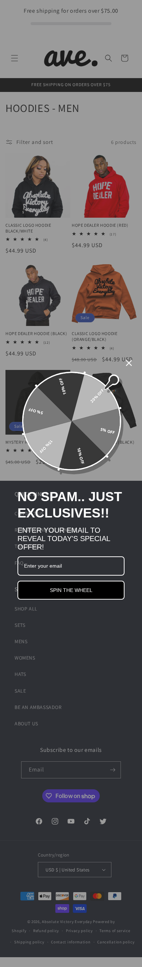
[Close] (129, 363)
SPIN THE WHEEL (71, 590)
